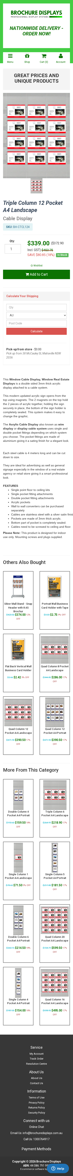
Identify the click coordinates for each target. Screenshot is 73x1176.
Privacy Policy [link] (36, 1102)
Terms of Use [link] (36, 1097)
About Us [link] (36, 1078)
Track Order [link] (36, 1058)
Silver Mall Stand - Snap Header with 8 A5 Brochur (18, 607)
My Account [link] (37, 1053)
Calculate (37, 331)
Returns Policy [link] (36, 1107)
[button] (36, 266)
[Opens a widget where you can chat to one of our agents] (58, 1169)
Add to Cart (38, 274)
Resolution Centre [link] (36, 1063)
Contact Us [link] (36, 1083)
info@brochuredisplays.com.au (42, 1133)
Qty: (12, 241)
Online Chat (36, 1127)
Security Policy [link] (36, 1112)
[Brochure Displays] (36, 14)
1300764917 (41, 1139)
